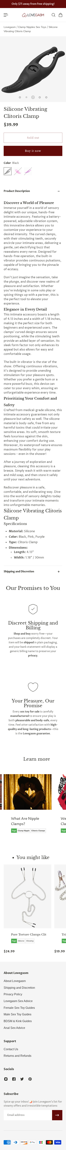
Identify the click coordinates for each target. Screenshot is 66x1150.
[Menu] (6, 15)
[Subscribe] (57, 1115)
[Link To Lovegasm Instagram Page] (6, 1079)
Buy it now (33, 151)
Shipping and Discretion (19, 571)
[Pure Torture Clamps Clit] (27, 896)
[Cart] (60, 15)
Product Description (17, 191)
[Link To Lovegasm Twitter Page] (22, 1079)
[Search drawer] (53, 15)
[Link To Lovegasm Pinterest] (30, 1079)
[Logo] (33, 14)
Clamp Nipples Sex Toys (32, 27)
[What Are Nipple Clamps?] (28, 806)
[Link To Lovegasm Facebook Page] (14, 1079)
